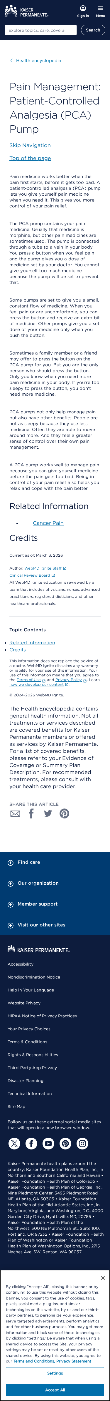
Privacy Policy (68, 680)
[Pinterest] (64, 1143)
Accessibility (20, 964)
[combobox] (41, 30)
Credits (17, 650)
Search (93, 30)
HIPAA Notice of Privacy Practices (42, 1016)
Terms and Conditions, (34, 1361)
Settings (55, 1373)
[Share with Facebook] (32, 813)
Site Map (16, 1106)
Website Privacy (24, 1003)
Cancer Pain (48, 523)
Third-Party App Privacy (32, 1067)
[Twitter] (13, 1143)
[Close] (103, 1278)
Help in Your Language (31, 990)
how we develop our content (36, 684)
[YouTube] (47, 1143)
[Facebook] (30, 1143)
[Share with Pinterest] (64, 813)
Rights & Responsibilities (33, 1054)
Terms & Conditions (27, 1041)
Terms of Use (29, 680)
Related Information (32, 642)
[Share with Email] (15, 813)
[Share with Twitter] (48, 813)
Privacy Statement (73, 1361)
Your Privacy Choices (29, 1028)
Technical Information (30, 1093)
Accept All (55, 1390)
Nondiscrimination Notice (34, 977)
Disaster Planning (25, 1080)
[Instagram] (81, 1143)
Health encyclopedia (36, 60)
